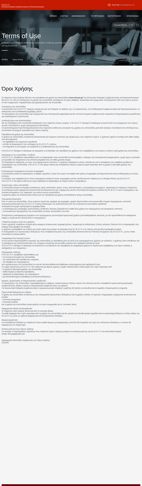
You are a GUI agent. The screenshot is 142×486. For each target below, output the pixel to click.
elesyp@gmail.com (127, 5)
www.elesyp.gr (76, 97)
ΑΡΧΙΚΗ (5, 59)
